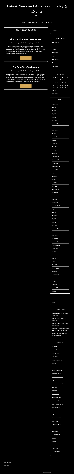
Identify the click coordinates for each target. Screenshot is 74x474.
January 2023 (55, 232)
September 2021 (56, 284)
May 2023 (54, 219)
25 (60, 88)
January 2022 (55, 271)
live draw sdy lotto (56, 451)
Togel (42, 22)
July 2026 (54, 107)
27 (65, 88)
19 (62, 85)
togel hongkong (7, 462)
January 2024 (55, 192)
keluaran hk (6, 465)
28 (67, 88)
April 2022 (54, 261)
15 (53, 85)
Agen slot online (55, 353)
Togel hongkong (55, 45)
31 (57, 90)
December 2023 (55, 196)
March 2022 (54, 265)
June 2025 (54, 137)
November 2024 (55, 160)
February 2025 (55, 150)
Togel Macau (55, 66)
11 (60, 82)
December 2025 (55, 130)
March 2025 (54, 146)
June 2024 (54, 176)
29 (53, 90)
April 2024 (54, 182)
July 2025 (54, 133)
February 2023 (55, 228)
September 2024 (56, 166)
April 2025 (54, 143)
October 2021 (55, 281)
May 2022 (54, 258)
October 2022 (55, 242)
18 (60, 85)
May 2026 (54, 114)
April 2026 (54, 117)
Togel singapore (55, 42)
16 (55, 85)
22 (53, 88)
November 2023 (55, 199)
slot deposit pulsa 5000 (57, 377)
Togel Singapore (55, 59)
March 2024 (54, 186)
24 (57, 88)
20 (65, 85)
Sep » (56, 93)
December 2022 (55, 235)
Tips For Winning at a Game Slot (25, 39)
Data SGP (54, 49)
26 (62, 88)
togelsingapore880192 (34, 43)
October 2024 (55, 163)
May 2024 (54, 179)
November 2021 (55, 278)
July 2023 (54, 212)
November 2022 (55, 238)
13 (65, 82)
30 (55, 90)
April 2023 (54, 222)
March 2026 (54, 120)
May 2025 (54, 140)
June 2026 (54, 110)
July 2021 (54, 291)
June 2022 (54, 255)
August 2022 (55, 248)
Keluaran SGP (55, 350)
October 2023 (55, 202)
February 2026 (55, 123)
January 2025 (55, 153)
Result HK (49, 22)
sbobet (53, 62)
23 (55, 88)
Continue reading (26, 57)
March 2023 (54, 225)
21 (67, 85)
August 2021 (55, 287)
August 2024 (55, 169)
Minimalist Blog (47, 472)
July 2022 (54, 251)
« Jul (53, 93)
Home (23, 22)
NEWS (53, 302)
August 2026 (55, 104)
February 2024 (55, 189)
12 (62, 82)
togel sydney (55, 448)
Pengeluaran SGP (33, 22)
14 (67, 82)
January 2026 (55, 127)
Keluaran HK (55, 346)
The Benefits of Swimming (26, 67)
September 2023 (56, 205)
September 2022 (56, 245)
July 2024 (54, 173)
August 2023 (55, 209)
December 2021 (55, 274)
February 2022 (55, 268)
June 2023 (54, 215)
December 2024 (55, 156)
